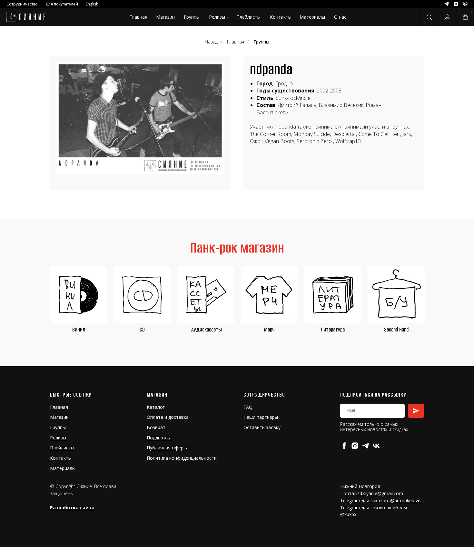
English (92, 4)
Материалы (312, 17)
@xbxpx (348, 514)
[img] (25, 17)
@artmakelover (406, 500)
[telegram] (365, 446)
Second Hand (396, 329)
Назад (211, 42)
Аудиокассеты (206, 329)
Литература (333, 329)
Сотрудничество (22, 4)
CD (142, 329)
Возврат (156, 427)
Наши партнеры (260, 417)
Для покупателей (61, 4)
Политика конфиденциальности (182, 458)
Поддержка (159, 438)
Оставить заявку (262, 427)
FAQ (247, 407)
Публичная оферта (168, 448)
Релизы (217, 17)
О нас (340, 17)
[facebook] (344, 446)
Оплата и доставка (168, 417)
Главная (138, 17)
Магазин (165, 17)
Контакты (280, 17)
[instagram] (355, 446)
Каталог (156, 407)
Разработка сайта (72, 507)
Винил (78, 329)
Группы (192, 17)
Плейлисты (248, 17)
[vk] (376, 446)
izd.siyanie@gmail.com (379, 493)
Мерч (269, 329)
